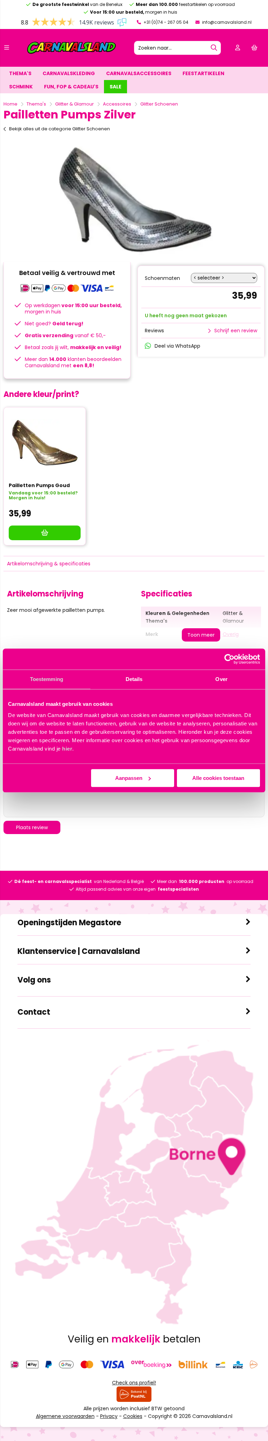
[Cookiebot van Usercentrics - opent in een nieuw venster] (229, 659)
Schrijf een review (235, 330)
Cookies (132, 1416)
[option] (134, 199)
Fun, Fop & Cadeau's (71, 86)
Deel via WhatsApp (177, 345)
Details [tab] (134, 679)
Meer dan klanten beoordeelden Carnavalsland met (73, 362)
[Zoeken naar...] (214, 48)
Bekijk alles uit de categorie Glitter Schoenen (59, 128)
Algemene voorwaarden (65, 1416)
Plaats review (32, 827)
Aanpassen (128, 778)
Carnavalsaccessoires (138, 73)
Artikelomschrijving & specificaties (48, 563)
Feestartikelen (203, 73)
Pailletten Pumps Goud (39, 485)
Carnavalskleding (69, 73)
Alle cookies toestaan (218, 778)
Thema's (20, 73)
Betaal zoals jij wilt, (73, 347)
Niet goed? (54, 323)
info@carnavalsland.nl (226, 22)
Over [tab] (221, 679)
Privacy (109, 1416)
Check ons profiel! (134, 1382)
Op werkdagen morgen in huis (73, 308)
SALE (115, 86)
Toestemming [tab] (46, 679)
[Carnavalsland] (71, 52)
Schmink (21, 86)
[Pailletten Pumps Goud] (44, 442)
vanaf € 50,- (65, 335)
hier (67, 749)
